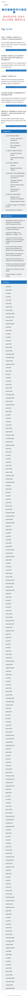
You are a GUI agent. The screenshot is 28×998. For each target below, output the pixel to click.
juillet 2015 (9, 711)
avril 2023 (8, 421)
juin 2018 (8, 600)
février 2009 (9, 971)
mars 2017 (8, 651)
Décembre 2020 (10, 512)
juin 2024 (8, 374)
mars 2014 (8, 765)
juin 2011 (8, 877)
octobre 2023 (9, 401)
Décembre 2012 (10, 816)
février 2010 (9, 931)
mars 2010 (8, 927)
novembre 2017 (10, 624)
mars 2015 (8, 725)
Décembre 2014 (10, 735)
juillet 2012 (9, 833)
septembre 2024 (10, 364)
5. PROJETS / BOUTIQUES (13, 194)
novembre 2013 (10, 779)
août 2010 (8, 910)
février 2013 (9, 809)
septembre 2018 (10, 590)
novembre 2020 (10, 516)
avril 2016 (8, 684)
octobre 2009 (9, 944)
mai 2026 (8, 296)
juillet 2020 (9, 529)
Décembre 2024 (10, 354)
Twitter (6, 10)
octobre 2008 (9, 985)
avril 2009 (8, 964)
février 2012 (9, 850)
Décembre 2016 (10, 661)
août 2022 (8, 448)
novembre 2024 (10, 357)
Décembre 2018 (10, 580)
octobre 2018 (9, 587)
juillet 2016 (9, 674)
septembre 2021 (10, 482)
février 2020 (9, 546)
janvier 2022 (9, 472)
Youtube (17, 10)
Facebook (3, 10)
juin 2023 (8, 415)
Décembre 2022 (10, 435)
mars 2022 (8, 465)
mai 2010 (8, 921)
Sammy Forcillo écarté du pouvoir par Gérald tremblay (12, 57)
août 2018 (8, 593)
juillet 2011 (8, 873)
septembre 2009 (10, 948)
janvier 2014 (9, 772)
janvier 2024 (9, 391)
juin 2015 (8, 715)
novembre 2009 (10, 941)
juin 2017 (8, 641)
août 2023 (8, 408)
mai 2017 (8, 644)
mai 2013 (8, 799)
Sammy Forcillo (8, 76)
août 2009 (8, 951)
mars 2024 (8, 384)
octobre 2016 (9, 664)
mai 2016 (8, 681)
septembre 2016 (10, 668)
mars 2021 (8, 502)
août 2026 (8, 286)
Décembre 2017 (10, 620)
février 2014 (9, 769)
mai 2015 (8, 718)
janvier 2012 (9, 853)
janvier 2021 (9, 509)
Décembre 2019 (10, 549)
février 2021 (9, 506)
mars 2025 (8, 344)
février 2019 (9, 573)
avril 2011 (8, 883)
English (6, 5)
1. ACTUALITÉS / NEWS (12, 136)
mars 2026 (8, 303)
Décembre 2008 (10, 978)
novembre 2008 (10, 981)
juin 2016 (8, 678)
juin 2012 (8, 836)
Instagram (20, 10)
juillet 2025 (9, 330)
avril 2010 (8, 924)
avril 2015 (8, 722)
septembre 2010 (10, 907)
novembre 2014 (10, 738)
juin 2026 (8, 293)
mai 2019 (8, 563)
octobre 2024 (9, 361)
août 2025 (8, 327)
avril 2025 (8, 340)
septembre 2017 (10, 630)
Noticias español (14, 143)
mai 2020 (8, 536)
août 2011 (8, 870)
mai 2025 (8, 337)
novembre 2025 (10, 317)
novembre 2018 (10, 583)
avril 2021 (8, 499)
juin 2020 (8, 533)
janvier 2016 (9, 695)
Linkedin (14, 10)
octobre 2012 (9, 823)
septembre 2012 (10, 826)
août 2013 (8, 789)
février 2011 (9, 890)
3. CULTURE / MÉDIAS (12, 163)
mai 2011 (8, 880)
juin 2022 (8, 455)
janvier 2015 (9, 732)
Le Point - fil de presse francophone (16, 50)
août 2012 (8, 829)
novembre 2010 (10, 900)
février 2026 (9, 307)
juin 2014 (8, 755)
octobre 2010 (9, 904)
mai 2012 (8, 840)
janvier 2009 (9, 975)
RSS (22, 10)
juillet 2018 (9, 597)
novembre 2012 (10, 819)
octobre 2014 (9, 742)
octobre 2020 (9, 519)
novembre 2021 (10, 475)
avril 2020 (8, 539)
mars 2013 (8, 806)
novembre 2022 (10, 438)
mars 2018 (8, 610)
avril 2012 (8, 843)
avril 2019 (8, 566)
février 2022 (9, 469)
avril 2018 (8, 607)
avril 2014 (8, 762)
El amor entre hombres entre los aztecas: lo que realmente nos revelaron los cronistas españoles (15, 248)
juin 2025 (8, 334)
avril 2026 (8, 300)
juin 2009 (8, 958)
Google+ (8, 10)
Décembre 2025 (10, 313)
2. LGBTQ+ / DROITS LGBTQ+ (14, 150)
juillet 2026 (9, 290)
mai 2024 (8, 377)
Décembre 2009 (10, 937)
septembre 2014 (10, 745)
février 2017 (9, 654)
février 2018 (9, 614)
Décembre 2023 (10, 394)
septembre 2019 (10, 556)
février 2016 (9, 691)
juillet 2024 (9, 371)
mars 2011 (8, 887)
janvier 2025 (9, 350)
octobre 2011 (9, 863)
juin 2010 (8, 917)
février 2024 (9, 388)
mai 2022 (8, 458)
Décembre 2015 (10, 698)
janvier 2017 (9, 657)
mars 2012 (8, 846)
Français (6, 4)
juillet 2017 (9, 637)
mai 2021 (8, 495)
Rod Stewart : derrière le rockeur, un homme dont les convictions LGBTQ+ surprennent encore (15, 222)
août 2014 (8, 748)
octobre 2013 (9, 782)
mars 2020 (8, 543)
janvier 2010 (9, 934)
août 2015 (8, 708)
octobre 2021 (9, 479)
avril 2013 (8, 802)
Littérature (13, 165)
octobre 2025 (9, 320)
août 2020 (8, 526)
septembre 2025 (10, 323)
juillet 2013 (9, 792)
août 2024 (8, 367)
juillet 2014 (9, 752)
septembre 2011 (10, 867)
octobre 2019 (9, 553)
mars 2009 (8, 968)
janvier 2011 (9, 894)
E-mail (25, 10)
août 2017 (8, 634)
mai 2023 (8, 418)
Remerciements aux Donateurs (14, 210)
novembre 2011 (10, 860)
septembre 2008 (10, 988)
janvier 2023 (9, 431)
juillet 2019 (9, 560)
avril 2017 (8, 647)
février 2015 (9, 728)
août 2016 (8, 671)
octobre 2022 (9, 442)
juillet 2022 (9, 452)
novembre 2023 (10, 398)
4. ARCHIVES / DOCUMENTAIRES (15, 173)
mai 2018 (8, 603)
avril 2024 (8, 381)
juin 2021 (8, 492)
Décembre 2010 (10, 897)
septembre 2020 (10, 522)
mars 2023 (8, 425)
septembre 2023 (10, 404)
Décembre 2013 (10, 775)
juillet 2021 (9, 489)
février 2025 (9, 347)
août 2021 (8, 485)
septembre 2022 (10, 445)
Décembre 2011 (10, 856)
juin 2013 (8, 796)
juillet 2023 (9, 411)
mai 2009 (8, 961)
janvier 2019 (9, 576)
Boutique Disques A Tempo (17, 201)
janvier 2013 (9, 813)
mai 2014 (8, 759)
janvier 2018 (9, 617)
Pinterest (11, 10)
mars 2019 (8, 570)
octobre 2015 (9, 705)
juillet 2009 (9, 954)
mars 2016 (8, 688)
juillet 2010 (9, 914)
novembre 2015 (10, 701)
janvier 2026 (9, 310)
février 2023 (9, 428)
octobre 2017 (9, 627)
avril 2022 (8, 462)
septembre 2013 (10, 786)
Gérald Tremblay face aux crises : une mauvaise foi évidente (13, 113)
